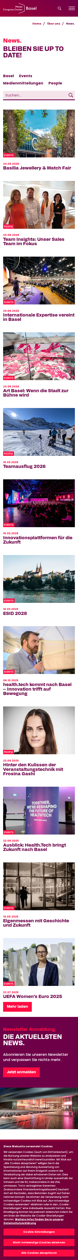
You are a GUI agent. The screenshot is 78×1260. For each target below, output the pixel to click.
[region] (39, 1200)
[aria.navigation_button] (72, 8)
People (55, 83)
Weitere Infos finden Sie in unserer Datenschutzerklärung (34, 1221)
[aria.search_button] (59, 8)
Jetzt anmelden (21, 1072)
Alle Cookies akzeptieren (39, 1253)
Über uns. (54, 23)
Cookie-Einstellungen (38, 1232)
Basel (8, 75)
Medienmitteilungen (23, 83)
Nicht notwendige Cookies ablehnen (39, 1242)
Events (25, 75)
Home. (37, 23)
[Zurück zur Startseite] (19, 8)
